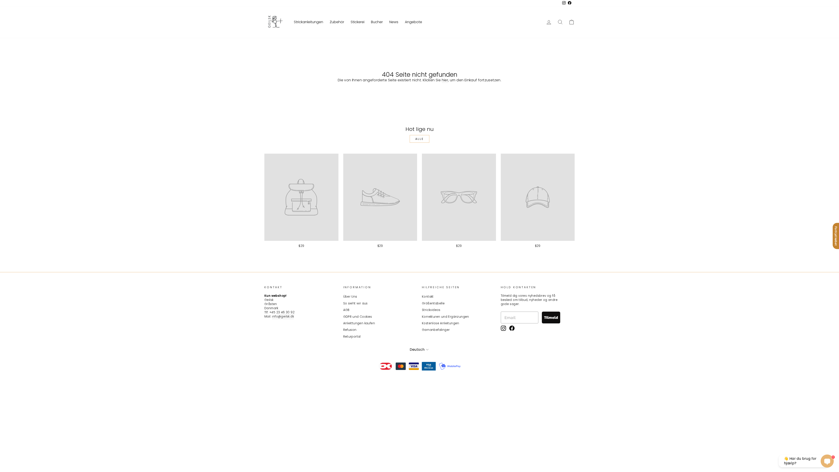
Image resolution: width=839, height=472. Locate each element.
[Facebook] (512, 328)
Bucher (377, 21)
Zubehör (337, 21)
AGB (346, 310)
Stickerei (357, 21)
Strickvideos (431, 310)
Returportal (352, 337)
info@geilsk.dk (283, 316)
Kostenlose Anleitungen (440, 323)
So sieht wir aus (355, 303)
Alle (419, 139)
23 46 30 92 (285, 312)
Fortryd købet (836, 236)
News (393, 21)
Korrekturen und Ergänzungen (445, 317)
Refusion (350, 330)
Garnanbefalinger (436, 330)
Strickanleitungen (308, 21)
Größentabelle (433, 303)
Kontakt (428, 297)
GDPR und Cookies (357, 317)
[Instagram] (503, 328)
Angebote (413, 21)
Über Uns (350, 297)
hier (445, 80)
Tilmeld (551, 317)
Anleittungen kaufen (359, 323)
